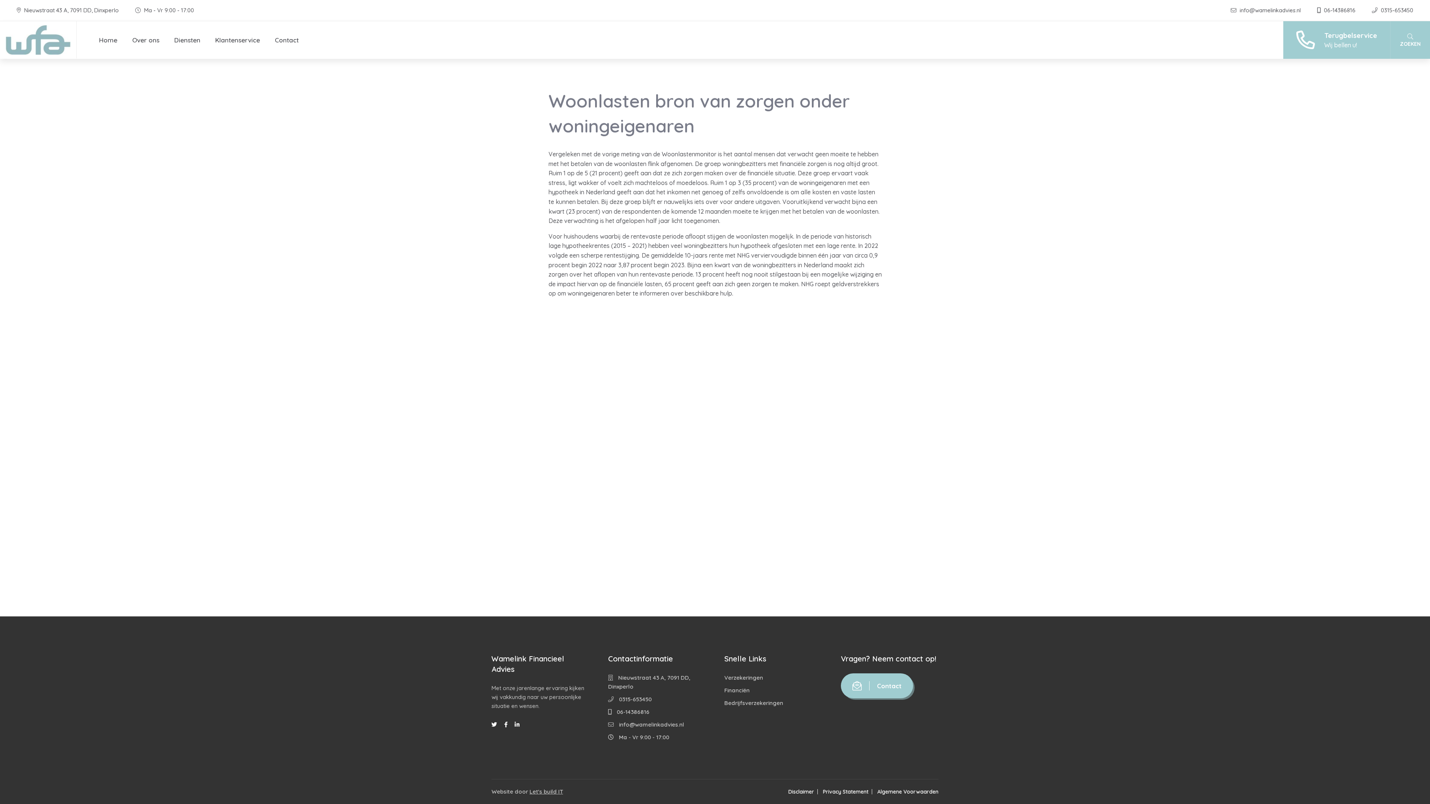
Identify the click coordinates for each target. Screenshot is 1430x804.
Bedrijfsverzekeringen (753, 702)
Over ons (145, 40)
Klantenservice (237, 40)
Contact (287, 40)
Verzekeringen (743, 677)
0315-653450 (1396, 10)
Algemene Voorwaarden (907, 791)
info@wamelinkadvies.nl (1270, 10)
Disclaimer (801, 791)
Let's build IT (546, 791)
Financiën (737, 690)
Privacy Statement (845, 791)
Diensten (187, 40)
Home (108, 40)
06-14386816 (1339, 10)
